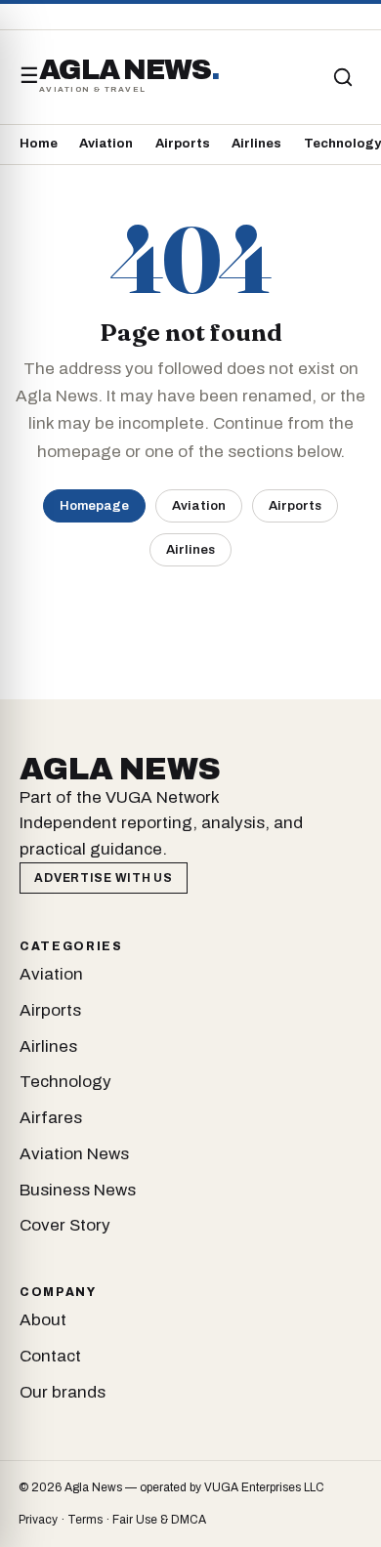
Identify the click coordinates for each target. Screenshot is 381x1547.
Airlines (256, 143)
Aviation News (74, 1154)
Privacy (38, 1519)
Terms (85, 1519)
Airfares (51, 1117)
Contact (50, 1356)
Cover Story (65, 1225)
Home (39, 143)
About (43, 1320)
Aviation (106, 143)
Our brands (63, 1392)
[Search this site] (342, 77)
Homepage (94, 505)
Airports (182, 143)
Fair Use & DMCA (159, 1519)
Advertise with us (103, 878)
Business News (78, 1190)
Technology (342, 143)
